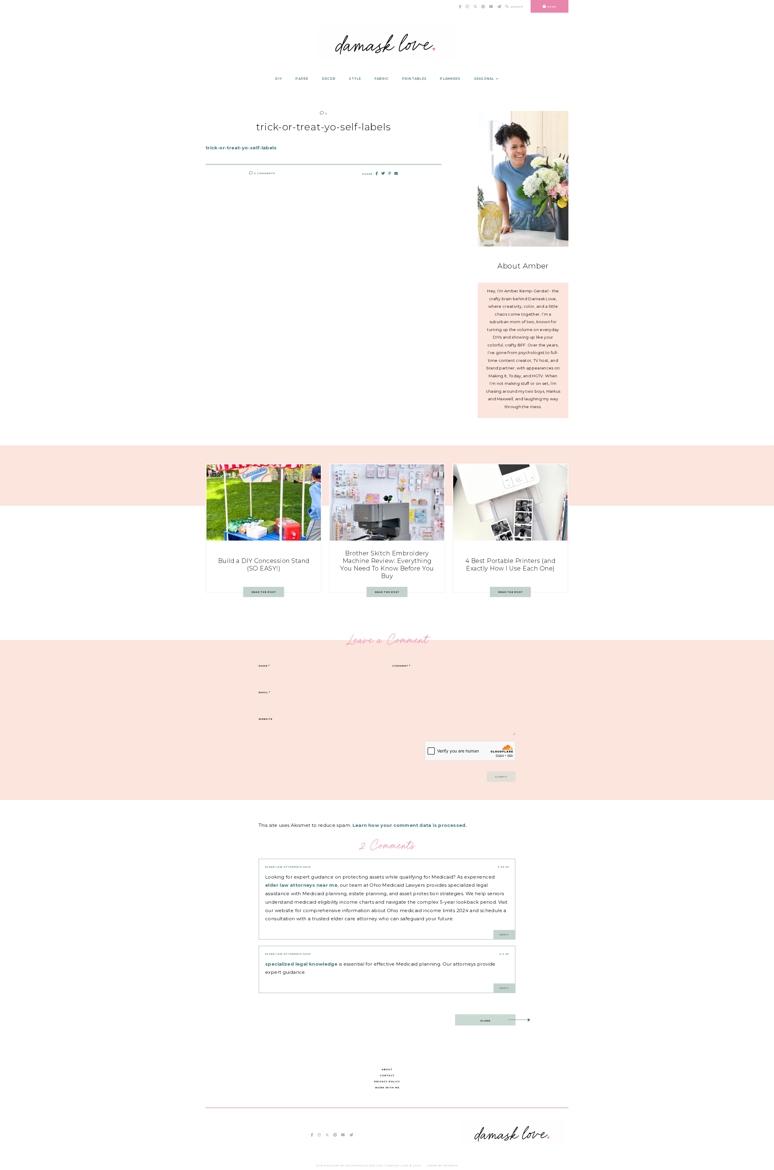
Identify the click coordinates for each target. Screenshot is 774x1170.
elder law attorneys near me (301, 885)
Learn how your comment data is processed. (410, 825)
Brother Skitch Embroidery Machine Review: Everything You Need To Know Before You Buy (387, 565)
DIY (278, 79)
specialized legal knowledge (301, 964)
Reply (504, 934)
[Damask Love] (513, 1144)
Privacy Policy (387, 1081)
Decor (329, 79)
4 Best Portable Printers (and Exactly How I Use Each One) (510, 564)
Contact (387, 1075)
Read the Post (264, 591)
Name (264, 665)
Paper (301, 79)
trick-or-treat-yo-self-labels (241, 148)
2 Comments (264, 173)
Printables (414, 79)
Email (264, 692)
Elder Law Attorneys (283, 866)
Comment (401, 665)
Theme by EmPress (442, 1165)
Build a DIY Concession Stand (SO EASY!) (264, 564)
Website (265, 718)
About (387, 1069)
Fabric (382, 79)
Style (355, 79)
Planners (450, 79)
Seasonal (484, 79)
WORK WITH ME (387, 1087)
